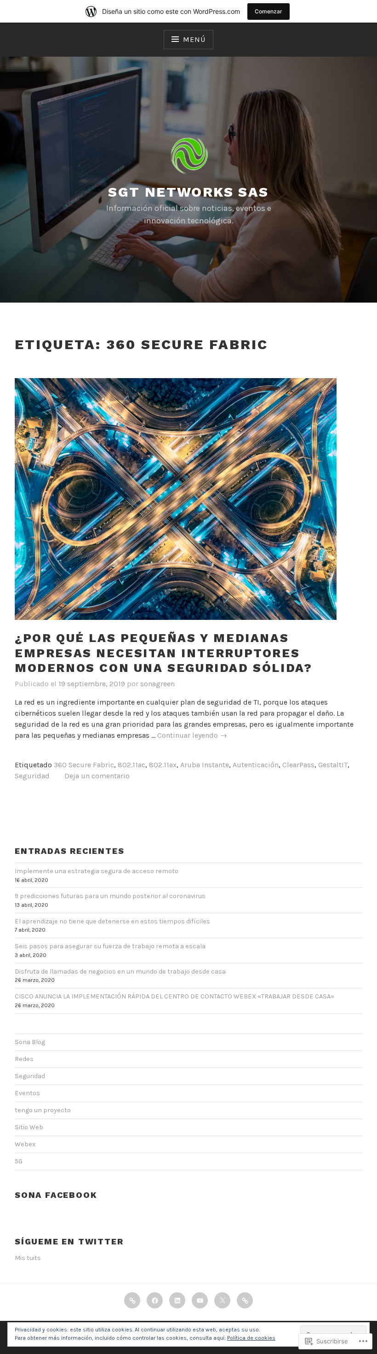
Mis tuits (28, 1258)
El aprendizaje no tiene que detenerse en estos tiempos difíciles (112, 921)
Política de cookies (251, 1338)
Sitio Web (29, 1127)
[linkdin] (177, 1300)
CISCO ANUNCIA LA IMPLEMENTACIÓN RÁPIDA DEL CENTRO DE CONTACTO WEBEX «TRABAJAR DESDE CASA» (174, 996)
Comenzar (268, 11)
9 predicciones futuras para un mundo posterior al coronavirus (110, 896)
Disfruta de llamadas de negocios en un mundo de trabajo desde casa (120, 971)
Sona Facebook (56, 1195)
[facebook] (155, 1300)
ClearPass (298, 764)
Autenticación (256, 764)
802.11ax (163, 764)
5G (19, 1161)
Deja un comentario (97, 775)
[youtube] (200, 1300)
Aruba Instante (204, 764)
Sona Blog (30, 1042)
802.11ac (131, 764)
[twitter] (222, 1300)
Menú (194, 39)
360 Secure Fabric (84, 764)
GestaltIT (333, 764)
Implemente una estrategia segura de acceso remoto (96, 871)
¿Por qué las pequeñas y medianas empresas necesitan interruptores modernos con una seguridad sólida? (163, 653)
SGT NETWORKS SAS (188, 192)
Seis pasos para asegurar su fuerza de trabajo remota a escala (110, 946)
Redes (24, 1059)
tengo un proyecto (43, 1110)
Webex (25, 1144)
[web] (245, 1300)
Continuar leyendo (192, 736)
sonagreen (157, 683)
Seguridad (32, 775)
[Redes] (132, 1300)
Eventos (27, 1093)
